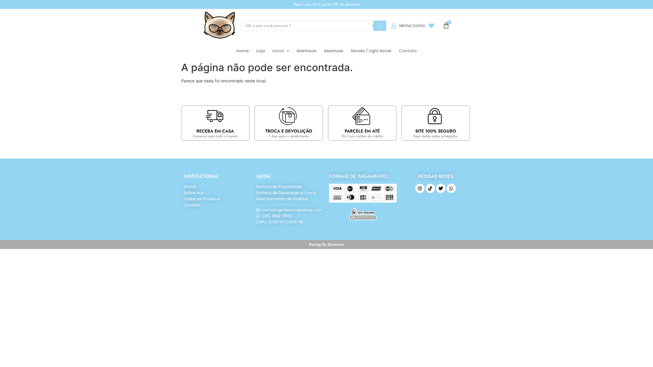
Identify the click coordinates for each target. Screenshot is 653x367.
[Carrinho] (446, 25)
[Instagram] (419, 188)
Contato (408, 51)
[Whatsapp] (451, 188)
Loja (260, 51)
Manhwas (307, 51)
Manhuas (333, 51)
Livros (278, 51)
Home (242, 51)
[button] (281, 51)
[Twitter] (440, 188)
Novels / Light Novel (371, 51)
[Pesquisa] (379, 26)
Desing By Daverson (326, 244)
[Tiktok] (430, 188)
